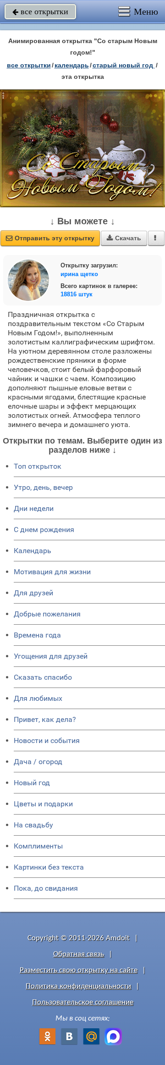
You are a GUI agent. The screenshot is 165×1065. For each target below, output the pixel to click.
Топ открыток (37, 466)
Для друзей (33, 592)
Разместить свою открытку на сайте (79, 970)
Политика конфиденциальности (78, 986)
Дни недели (34, 508)
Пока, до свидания (46, 888)
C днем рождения (44, 529)
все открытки (40, 11)
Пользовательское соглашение (82, 1002)
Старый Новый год (124, 65)
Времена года (37, 635)
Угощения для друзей (51, 656)
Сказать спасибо (43, 677)
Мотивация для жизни (52, 571)
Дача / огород (38, 761)
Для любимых (38, 698)
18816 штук (76, 294)
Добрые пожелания (47, 614)
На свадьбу (33, 825)
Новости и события (47, 740)
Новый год (32, 782)
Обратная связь (78, 954)
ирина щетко (79, 274)
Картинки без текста (49, 867)
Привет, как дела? (45, 719)
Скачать (124, 238)
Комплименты (38, 846)
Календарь (72, 65)
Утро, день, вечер (43, 487)
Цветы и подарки (43, 803)
